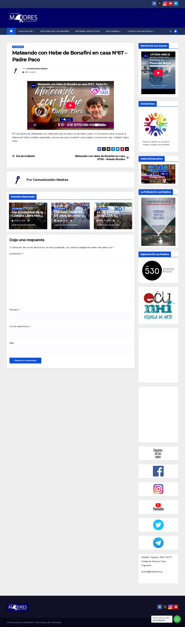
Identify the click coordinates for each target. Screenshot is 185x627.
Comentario (16, 253)
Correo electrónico (20, 326)
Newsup (43, 622)
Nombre (14, 309)
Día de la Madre (25, 156)
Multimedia (113, 31)
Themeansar (56, 622)
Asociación (26, 31)
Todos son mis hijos (140, 31)
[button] (171, 31)
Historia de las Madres (54, 31)
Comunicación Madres (37, 68)
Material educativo (87, 31)
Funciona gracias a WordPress (20, 622)
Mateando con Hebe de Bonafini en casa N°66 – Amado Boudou (100, 158)
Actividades (18, 47)
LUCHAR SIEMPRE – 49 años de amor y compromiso (69, 215)
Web (11, 343)
